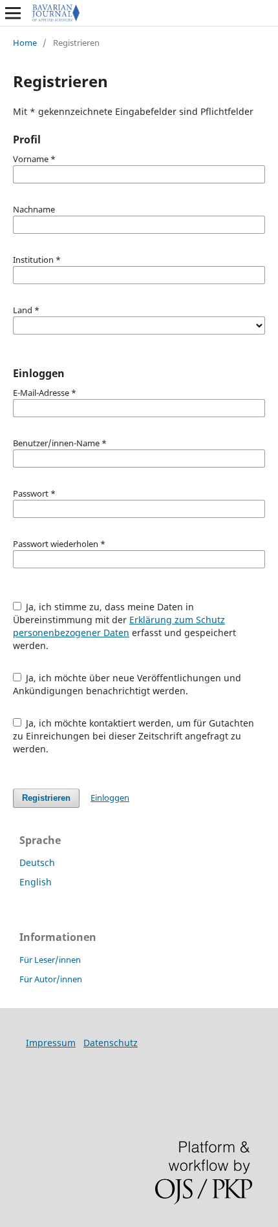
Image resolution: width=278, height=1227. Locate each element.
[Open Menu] (13, 13)
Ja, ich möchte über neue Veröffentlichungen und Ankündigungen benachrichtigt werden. (127, 684)
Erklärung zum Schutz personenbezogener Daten (119, 626)
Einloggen (110, 797)
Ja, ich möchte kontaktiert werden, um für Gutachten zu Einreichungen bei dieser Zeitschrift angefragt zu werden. (134, 736)
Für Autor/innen (50, 979)
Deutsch (37, 862)
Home (25, 42)
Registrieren (46, 798)
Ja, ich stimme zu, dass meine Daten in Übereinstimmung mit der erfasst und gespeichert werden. (124, 626)
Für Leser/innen (50, 959)
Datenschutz (110, 1042)
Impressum (51, 1042)
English (35, 882)
